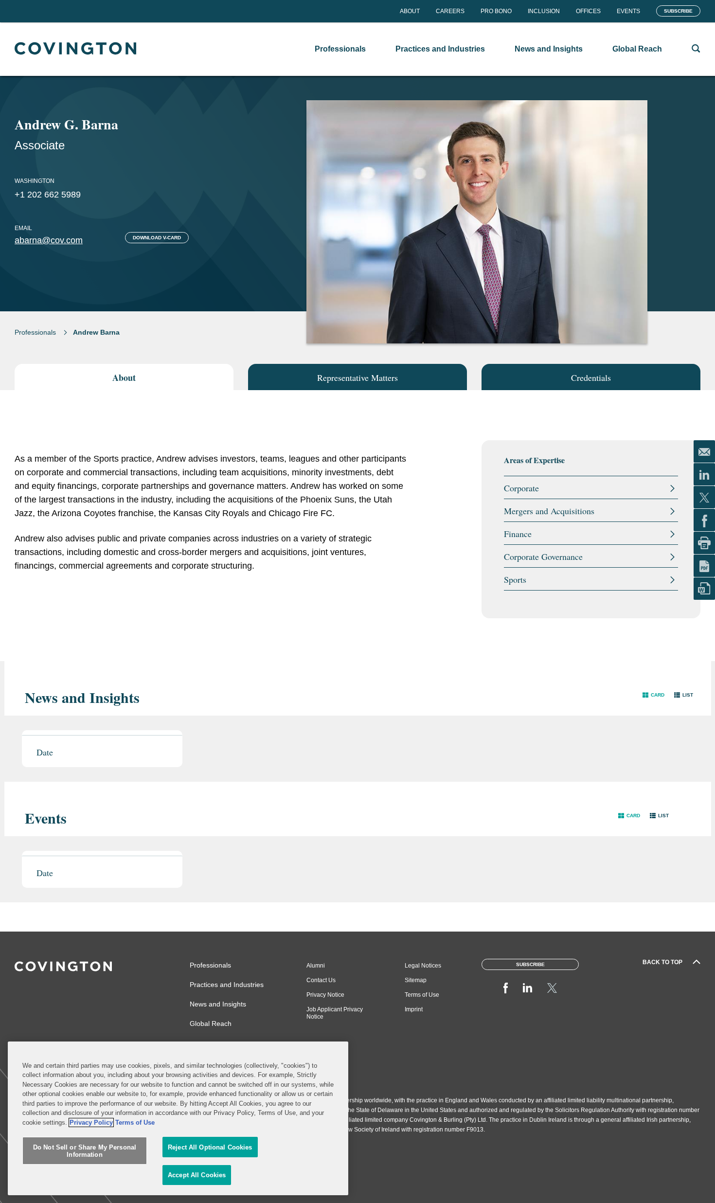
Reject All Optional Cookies (210, 1147)
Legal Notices (423, 965)
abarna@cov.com (49, 240)
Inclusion (544, 11)
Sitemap (416, 980)
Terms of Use (422, 994)
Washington (34, 181)
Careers (450, 11)
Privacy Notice (325, 994)
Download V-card (157, 237)
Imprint (414, 1009)
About (410, 11)
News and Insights (218, 1004)
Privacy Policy (91, 1122)
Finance (518, 533)
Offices (588, 11)
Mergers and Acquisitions (549, 511)
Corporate (521, 488)
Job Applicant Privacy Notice (334, 1013)
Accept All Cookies (197, 1175)
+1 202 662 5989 (48, 194)
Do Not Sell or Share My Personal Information (84, 1151)
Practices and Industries (227, 984)
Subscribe (678, 11)
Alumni (315, 965)
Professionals (35, 332)
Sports (515, 579)
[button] (653, 695)
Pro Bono (496, 11)
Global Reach (211, 1023)
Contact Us (321, 980)
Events (628, 11)
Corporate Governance (543, 556)
